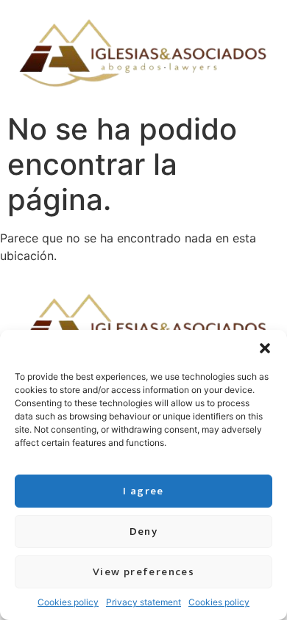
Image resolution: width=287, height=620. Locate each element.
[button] (265, 348)
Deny (144, 531)
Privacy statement (143, 602)
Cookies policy (68, 602)
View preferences (143, 572)
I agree (143, 491)
